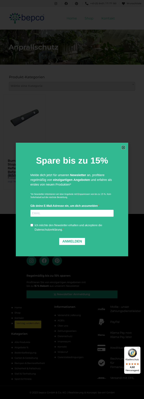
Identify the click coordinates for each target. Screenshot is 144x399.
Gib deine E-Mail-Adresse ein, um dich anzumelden (64, 205)
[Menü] (138, 349)
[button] (123, 147)
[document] (72, 199)
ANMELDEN (72, 241)
